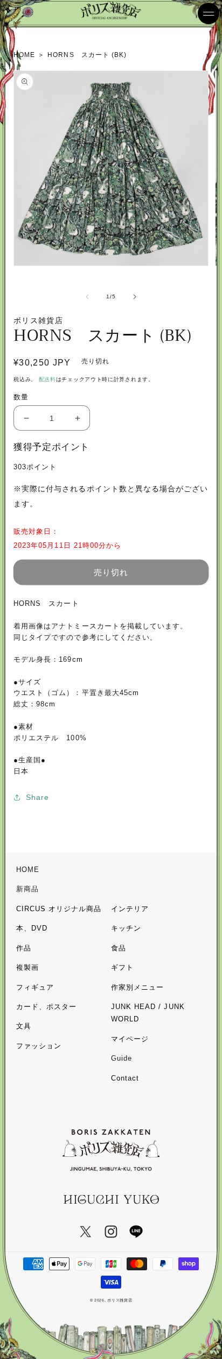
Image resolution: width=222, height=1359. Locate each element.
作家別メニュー (137, 987)
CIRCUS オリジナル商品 (59, 909)
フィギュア (35, 987)
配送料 (47, 379)
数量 (20, 397)
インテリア (130, 909)
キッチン (126, 928)
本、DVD (31, 928)
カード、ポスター (46, 1007)
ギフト (122, 967)
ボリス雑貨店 (119, 1300)
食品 (118, 948)
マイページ (130, 1039)
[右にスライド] (135, 297)
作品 (23, 948)
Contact (125, 1078)
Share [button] (37, 797)
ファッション (38, 1046)
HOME (27, 870)
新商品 (27, 889)
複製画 (27, 967)
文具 (23, 1026)
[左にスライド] (87, 297)
